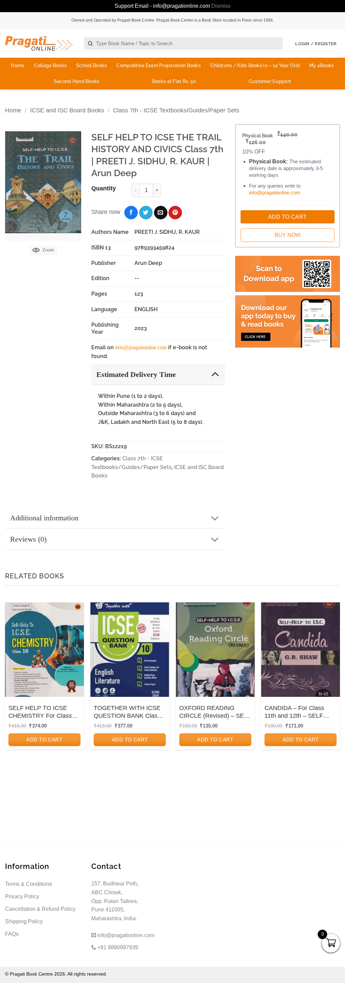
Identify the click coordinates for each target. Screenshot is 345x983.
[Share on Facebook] (131, 212)
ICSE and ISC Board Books (67, 110)
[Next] (333, 693)
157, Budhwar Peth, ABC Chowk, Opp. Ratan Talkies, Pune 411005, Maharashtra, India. (114, 901)
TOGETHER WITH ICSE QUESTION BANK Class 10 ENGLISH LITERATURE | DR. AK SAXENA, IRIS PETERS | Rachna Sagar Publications (128, 712)
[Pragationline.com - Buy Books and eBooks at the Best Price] (38, 43)
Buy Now (288, 235)
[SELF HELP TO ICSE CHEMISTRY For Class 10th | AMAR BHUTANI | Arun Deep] (44, 649)
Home (17, 65)
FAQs (12, 934)
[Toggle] (215, 374)
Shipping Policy (24, 921)
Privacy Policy (22, 896)
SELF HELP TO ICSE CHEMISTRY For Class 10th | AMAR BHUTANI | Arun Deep (41, 712)
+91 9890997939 (117, 947)
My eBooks (321, 65)
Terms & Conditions (28, 884)
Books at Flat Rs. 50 (174, 81)
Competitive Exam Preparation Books (158, 65)
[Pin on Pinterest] (175, 212)
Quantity (103, 188)
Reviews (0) (28, 539)
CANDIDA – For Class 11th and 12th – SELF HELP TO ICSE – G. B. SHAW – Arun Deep (295, 712)
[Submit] (90, 43)
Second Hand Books (77, 81)
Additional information (44, 518)
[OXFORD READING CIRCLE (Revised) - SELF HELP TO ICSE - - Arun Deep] (215, 649)
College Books (50, 65)
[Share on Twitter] (146, 212)
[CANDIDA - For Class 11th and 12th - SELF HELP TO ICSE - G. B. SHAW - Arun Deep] (300, 649)
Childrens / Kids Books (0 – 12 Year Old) (255, 65)
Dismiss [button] (220, 6)
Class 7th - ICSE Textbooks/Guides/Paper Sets (176, 110)
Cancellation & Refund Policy (40, 909)
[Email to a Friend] (160, 212)
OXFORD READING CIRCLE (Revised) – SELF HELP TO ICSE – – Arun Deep (215, 712)
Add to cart (44, 739)
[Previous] (12, 693)
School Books (91, 65)
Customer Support (270, 81)
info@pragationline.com (141, 347)
